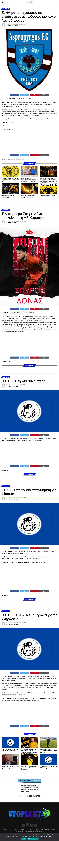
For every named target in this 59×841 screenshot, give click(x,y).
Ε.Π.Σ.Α (11, 830)
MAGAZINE (36, 830)
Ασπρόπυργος (20, 159)
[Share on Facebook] (14, 95)
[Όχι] (57, 837)
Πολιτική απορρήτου (33, 838)
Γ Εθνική (5, 830)
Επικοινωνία (19, 832)
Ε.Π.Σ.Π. (17, 830)
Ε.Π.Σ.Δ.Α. (23, 830)
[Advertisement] (29, 142)
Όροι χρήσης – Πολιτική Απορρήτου (35, 832)
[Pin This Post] (34, 95)
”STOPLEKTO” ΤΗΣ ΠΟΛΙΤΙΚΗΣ (48, 830)
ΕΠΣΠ (12, 730)
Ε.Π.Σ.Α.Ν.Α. (29, 830)
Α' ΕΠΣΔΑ (13, 159)
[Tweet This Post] (24, 95)
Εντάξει (24, 838)
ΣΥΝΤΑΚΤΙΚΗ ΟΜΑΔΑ (13, 25)
